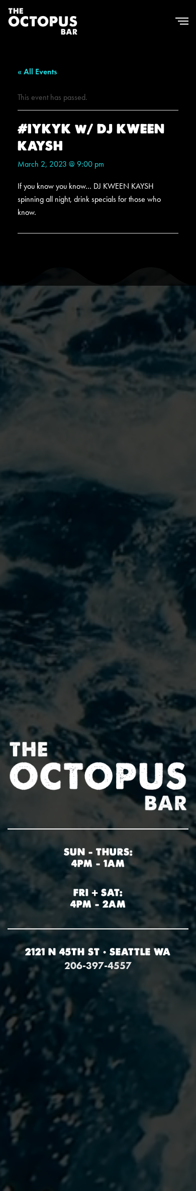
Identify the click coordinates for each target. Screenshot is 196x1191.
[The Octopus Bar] (43, 21)
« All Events (37, 71)
